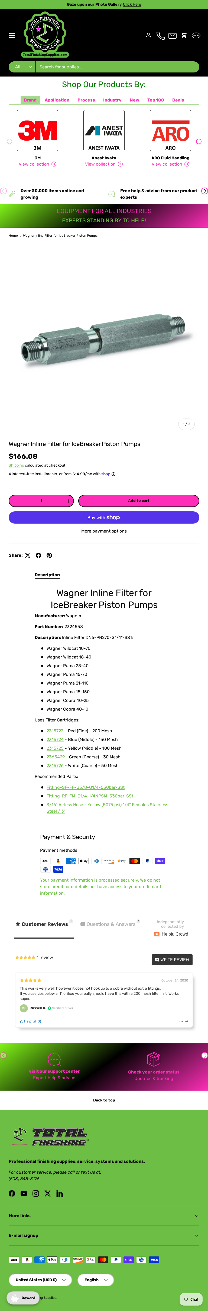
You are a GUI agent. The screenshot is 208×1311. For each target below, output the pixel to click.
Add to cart (139, 500)
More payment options (104, 531)
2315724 (55, 739)
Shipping (16, 465)
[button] (184, 36)
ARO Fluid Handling (170, 158)
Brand (30, 100)
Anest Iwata (104, 158)
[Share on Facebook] (38, 555)
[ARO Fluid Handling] (170, 130)
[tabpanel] (104, 702)
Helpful (29, 1021)
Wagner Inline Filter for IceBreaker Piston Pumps (60, 235)
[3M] (37, 130)
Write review (174, 959)
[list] (104, 339)
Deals (178, 100)
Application (57, 100)
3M (38, 158)
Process (86, 100)
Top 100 (155, 100)
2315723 (55, 730)
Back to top (104, 1100)
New (134, 100)
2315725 (55, 748)
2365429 (56, 756)
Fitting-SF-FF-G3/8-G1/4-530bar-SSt (86, 787)
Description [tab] (47, 574)
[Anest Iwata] (104, 130)
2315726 (55, 765)
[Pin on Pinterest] (49, 555)
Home (13, 235)
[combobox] (104, 66)
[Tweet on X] (27, 555)
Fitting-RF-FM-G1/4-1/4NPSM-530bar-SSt (90, 796)
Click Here (132, 4)
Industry (112, 100)
